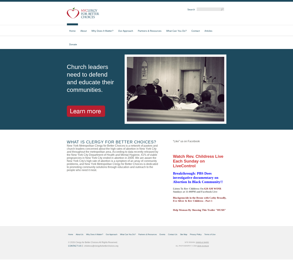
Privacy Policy (196, 234)
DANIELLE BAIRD (202, 242)
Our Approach (111, 234)
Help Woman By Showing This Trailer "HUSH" (199, 210)
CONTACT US (74, 246)
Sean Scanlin (203, 246)
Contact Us (172, 234)
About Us (79, 234)
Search (191, 9)
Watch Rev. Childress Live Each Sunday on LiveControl (198, 161)
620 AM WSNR (212, 188)
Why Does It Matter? (94, 234)
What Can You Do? (128, 234)
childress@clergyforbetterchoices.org (101, 246)
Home (70, 234)
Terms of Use (210, 234)
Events (162, 234)
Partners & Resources (147, 234)
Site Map (183, 234)
